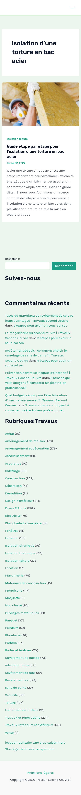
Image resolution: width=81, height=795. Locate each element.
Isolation (11, 538)
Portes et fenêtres (18, 650)
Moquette (12, 598)
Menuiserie (13, 590)
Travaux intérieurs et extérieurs (29, 725)
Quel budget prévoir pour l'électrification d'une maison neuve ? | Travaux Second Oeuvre (36, 400)
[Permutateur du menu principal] (72, 7)
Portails (11, 643)
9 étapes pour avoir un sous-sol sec (40, 325)
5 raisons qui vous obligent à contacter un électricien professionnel (37, 383)
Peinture (11, 628)
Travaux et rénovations (22, 717)
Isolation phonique (19, 545)
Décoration (13, 486)
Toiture (10, 703)
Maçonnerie (14, 575)
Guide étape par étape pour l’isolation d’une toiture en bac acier (35, 151)
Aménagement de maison (25, 441)
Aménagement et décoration (27, 448)
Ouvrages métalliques (22, 613)
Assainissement (17, 456)
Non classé (13, 605)
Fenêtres (11, 531)
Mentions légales (40, 772)
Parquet (11, 620)
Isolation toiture (17, 139)
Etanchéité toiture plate (23, 523)
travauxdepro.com (41, 749)
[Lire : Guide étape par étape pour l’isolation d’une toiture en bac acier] (40, 104)
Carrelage (12, 471)
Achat (9, 433)
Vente (9, 732)
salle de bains (15, 687)
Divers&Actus (15, 508)
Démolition (13, 493)
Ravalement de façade (22, 658)
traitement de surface (21, 710)
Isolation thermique (20, 553)
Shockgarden (15, 749)
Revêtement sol (17, 680)
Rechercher (12, 259)
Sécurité (11, 695)
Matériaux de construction (25, 583)
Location (11, 568)
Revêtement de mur (20, 673)
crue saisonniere (52, 742)
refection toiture (17, 665)
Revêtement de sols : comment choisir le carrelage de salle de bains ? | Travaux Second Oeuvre (36, 355)
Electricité (13, 515)
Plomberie (13, 635)
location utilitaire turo (22, 742)
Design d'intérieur (18, 501)
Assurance (13, 463)
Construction (15, 478)
